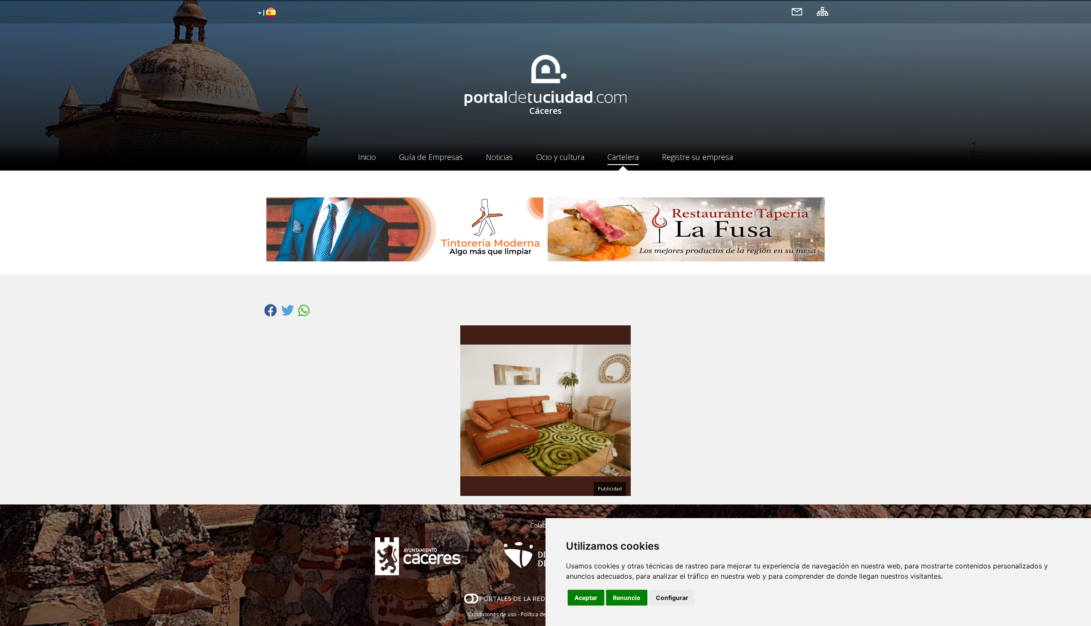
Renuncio (627, 597)
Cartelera (623, 157)
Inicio (367, 157)
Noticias (499, 157)
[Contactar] (797, 11)
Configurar (672, 597)
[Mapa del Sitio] (822, 11)
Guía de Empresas (431, 157)
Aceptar (585, 597)
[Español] (266, 13)
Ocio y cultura (560, 157)
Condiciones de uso (492, 614)
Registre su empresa (697, 157)
